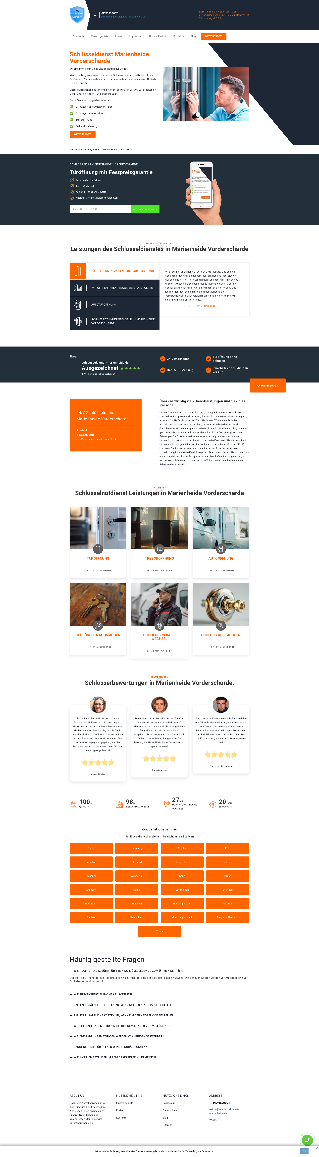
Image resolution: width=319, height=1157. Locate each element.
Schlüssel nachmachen (98, 635)
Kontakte (178, 36)
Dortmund (227, 862)
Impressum (136, 36)
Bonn (182, 876)
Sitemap (167, 1125)
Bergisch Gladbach (227, 917)
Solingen (228, 889)
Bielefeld (137, 903)
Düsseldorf (182, 862)
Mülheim (91, 889)
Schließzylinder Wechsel (159, 637)
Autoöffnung (220, 558)
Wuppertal (137, 876)
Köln (227, 848)
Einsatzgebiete (100, 36)
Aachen (91, 917)
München (182, 848)
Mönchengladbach (182, 917)
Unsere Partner (158, 36)
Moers (159, 931)
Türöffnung (98, 558)
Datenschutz (170, 1110)
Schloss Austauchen (221, 635)
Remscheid (136, 917)
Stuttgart (137, 862)
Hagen (227, 876)
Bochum (91, 876)
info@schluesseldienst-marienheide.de (123, 16)
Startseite (79, 36)
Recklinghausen (182, 903)
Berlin (91, 848)
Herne (136, 889)
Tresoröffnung (159, 558)
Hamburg (137, 848)
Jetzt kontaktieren (202, 306)
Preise (118, 36)
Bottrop (227, 903)
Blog (193, 36)
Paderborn (91, 903)
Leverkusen (182, 889)
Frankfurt (91, 862)
